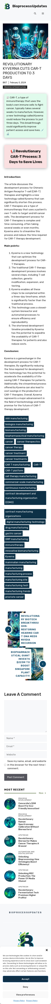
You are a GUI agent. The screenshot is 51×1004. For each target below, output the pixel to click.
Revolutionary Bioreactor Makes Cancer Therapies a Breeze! (28, 842)
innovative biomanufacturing (21, 550)
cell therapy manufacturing (20, 476)
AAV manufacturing (16, 418)
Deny (25, 987)
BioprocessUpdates (29, 6)
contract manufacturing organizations (19, 513)
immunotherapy (14, 544)
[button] (46, 950)
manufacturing (13, 568)
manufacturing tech (16, 585)
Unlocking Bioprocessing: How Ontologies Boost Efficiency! (28, 860)
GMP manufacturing (16, 539)
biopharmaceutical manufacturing (24, 435)
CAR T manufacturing (17, 464)
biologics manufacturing (19, 424)
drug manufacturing (16, 527)
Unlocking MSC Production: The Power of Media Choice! (26, 877)
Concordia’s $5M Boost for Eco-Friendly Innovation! (28, 806)
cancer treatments (16, 459)
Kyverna (9, 556)
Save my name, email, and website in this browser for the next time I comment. (26, 765)
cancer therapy (14, 447)
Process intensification (15, 87)
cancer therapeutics (28, 441)
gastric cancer (13, 533)
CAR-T (37, 464)
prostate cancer (14, 596)
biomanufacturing (15, 430)
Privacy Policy (19, 1001)
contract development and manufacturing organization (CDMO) (21, 498)
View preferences (25, 994)
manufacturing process (18, 573)
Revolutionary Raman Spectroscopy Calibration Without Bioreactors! (28, 824)
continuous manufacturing (20, 487)
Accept (25, 979)
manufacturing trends (17, 591)
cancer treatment (15, 453)
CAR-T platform (14, 470)
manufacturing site (16, 579)
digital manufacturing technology (25, 521)
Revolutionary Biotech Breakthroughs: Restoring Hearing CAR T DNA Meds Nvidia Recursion (30, 629)
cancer (9, 441)
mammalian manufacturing (20, 562)
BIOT (5, 82)
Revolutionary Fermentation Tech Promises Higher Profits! (28, 894)
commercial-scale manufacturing (24, 482)
